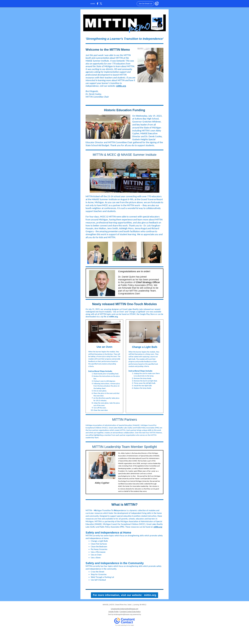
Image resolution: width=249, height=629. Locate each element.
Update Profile (113, 612)
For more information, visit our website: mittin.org (124, 595)
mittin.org (121, 86)
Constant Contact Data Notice (130, 612)
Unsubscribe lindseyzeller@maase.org (124, 609)
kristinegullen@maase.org (123, 614)
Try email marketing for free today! (124, 625)
